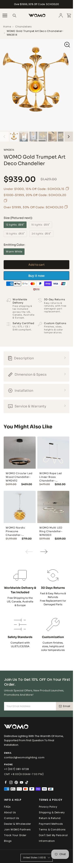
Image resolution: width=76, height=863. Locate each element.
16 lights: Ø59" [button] (15, 233)
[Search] (15, 15)
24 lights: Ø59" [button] (41, 233)
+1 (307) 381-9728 (16, 769)
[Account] (61, 15)
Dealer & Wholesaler (17, 824)
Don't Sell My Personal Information (53, 838)
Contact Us (11, 818)
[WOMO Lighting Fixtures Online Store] (37, 15)
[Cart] (69, 15)
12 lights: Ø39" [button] (15, 224)
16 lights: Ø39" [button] (40, 224)
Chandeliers (23, 26)
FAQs (7, 806)
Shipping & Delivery (52, 812)
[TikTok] (26, 782)
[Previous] (4, 136)
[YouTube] (21, 782)
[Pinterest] (16, 782)
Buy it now (36, 276)
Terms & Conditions (52, 829)
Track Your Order (15, 835)
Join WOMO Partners (17, 829)
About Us (10, 812)
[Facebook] (5, 782)
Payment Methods (51, 824)
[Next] (68, 136)
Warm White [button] (14, 251)
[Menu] (4, 15)
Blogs (8, 841)
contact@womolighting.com (24, 757)
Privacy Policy (48, 806)
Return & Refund (50, 818)
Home (7, 26)
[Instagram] (11, 782)
